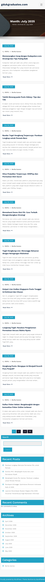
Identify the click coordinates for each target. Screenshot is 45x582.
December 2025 (10, 525)
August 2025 (9, 540)
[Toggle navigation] (41, 4)
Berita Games (16, 51)
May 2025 (8, 551)
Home (14, 24)
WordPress (17, 579)
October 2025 (10, 532)
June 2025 (8, 547)
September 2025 (11, 536)
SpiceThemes (40, 579)
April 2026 (8, 521)
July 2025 (8, 543)
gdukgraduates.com (14, 4)
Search (5, 437)
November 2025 (10, 529)
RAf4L (7, 51)
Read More (6, 77)
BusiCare (31, 579)
